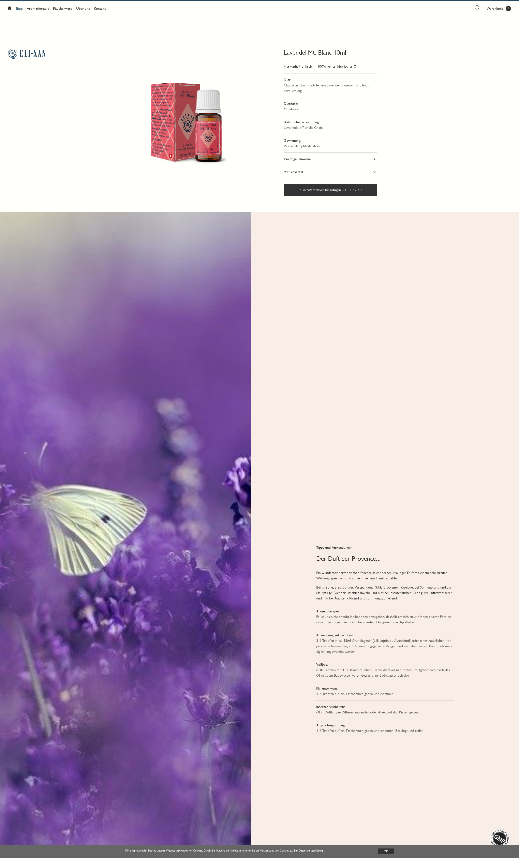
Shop (19, 8)
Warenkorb (495, 8)
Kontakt (100, 8)
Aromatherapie (38, 8)
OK (386, 851)
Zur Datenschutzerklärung (308, 851)
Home (10, 9)
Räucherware (62, 8)
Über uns (83, 8)
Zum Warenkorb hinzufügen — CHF (330, 190)
